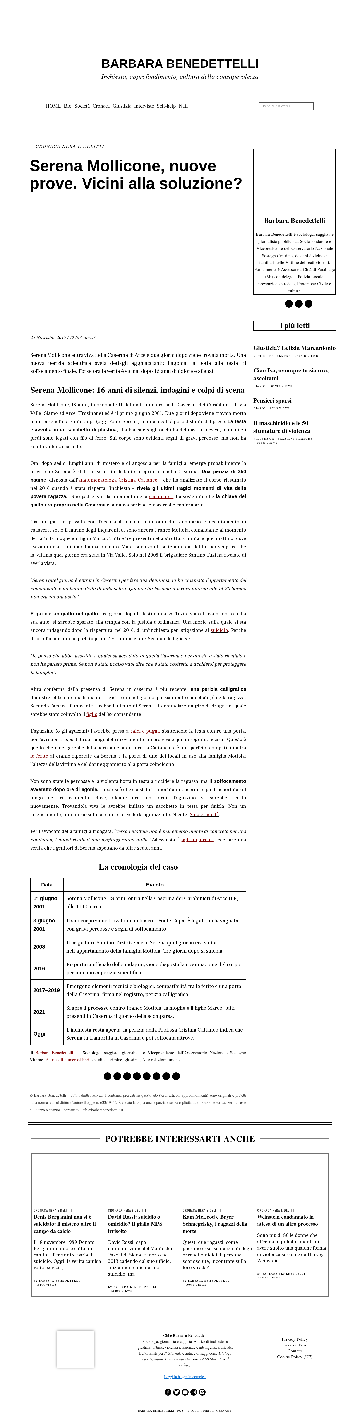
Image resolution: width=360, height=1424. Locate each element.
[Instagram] (193, 1392)
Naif (183, 106)
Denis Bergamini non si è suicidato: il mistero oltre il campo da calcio (65, 1223)
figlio (91, 714)
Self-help (166, 106)
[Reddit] (166, 1076)
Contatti (295, 1351)
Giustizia (122, 106)
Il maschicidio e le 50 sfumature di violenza (281, 426)
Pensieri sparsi (272, 400)
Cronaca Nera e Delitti (70, 146)
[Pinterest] (137, 1076)
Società (82, 106)
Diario (259, 386)
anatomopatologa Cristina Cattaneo (118, 480)
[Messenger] (117, 1076)
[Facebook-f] (168, 1392)
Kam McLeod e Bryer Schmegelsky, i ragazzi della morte (215, 1223)
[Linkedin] (147, 1076)
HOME (53, 106)
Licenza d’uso (294, 1345)
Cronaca (101, 106)
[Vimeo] (202, 1392)
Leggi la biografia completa (185, 1376)
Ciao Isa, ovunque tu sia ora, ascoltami (291, 374)
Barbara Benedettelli (54, 1052)
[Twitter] (127, 1076)
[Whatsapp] (156, 1076)
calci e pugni (144, 731)
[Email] (176, 1076)
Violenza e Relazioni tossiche (283, 438)
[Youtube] (185, 1392)
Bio (68, 106)
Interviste (144, 106)
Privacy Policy (295, 1339)
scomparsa (161, 496)
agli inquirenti (198, 840)
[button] (311, 106)
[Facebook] (107, 1076)
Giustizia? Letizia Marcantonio (294, 347)
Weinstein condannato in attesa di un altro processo (287, 1220)
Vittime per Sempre (272, 356)
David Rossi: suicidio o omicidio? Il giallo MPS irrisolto (135, 1223)
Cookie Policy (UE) (294, 1356)
